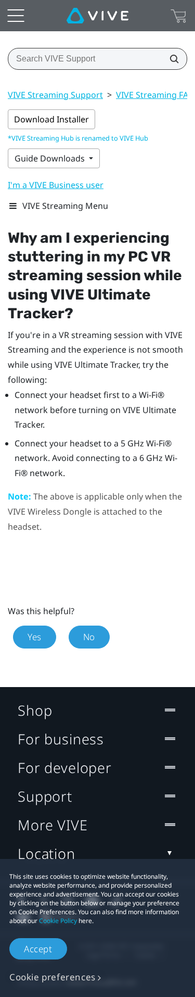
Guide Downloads (51, 158)
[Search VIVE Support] (171, 58)
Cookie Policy (58, 920)
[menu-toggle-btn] (15, 15)
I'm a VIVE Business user (55, 185)
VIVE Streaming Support (55, 95)
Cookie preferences (52, 977)
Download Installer (51, 119)
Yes (35, 637)
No (89, 637)
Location (46, 853)
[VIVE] (97, 15)
